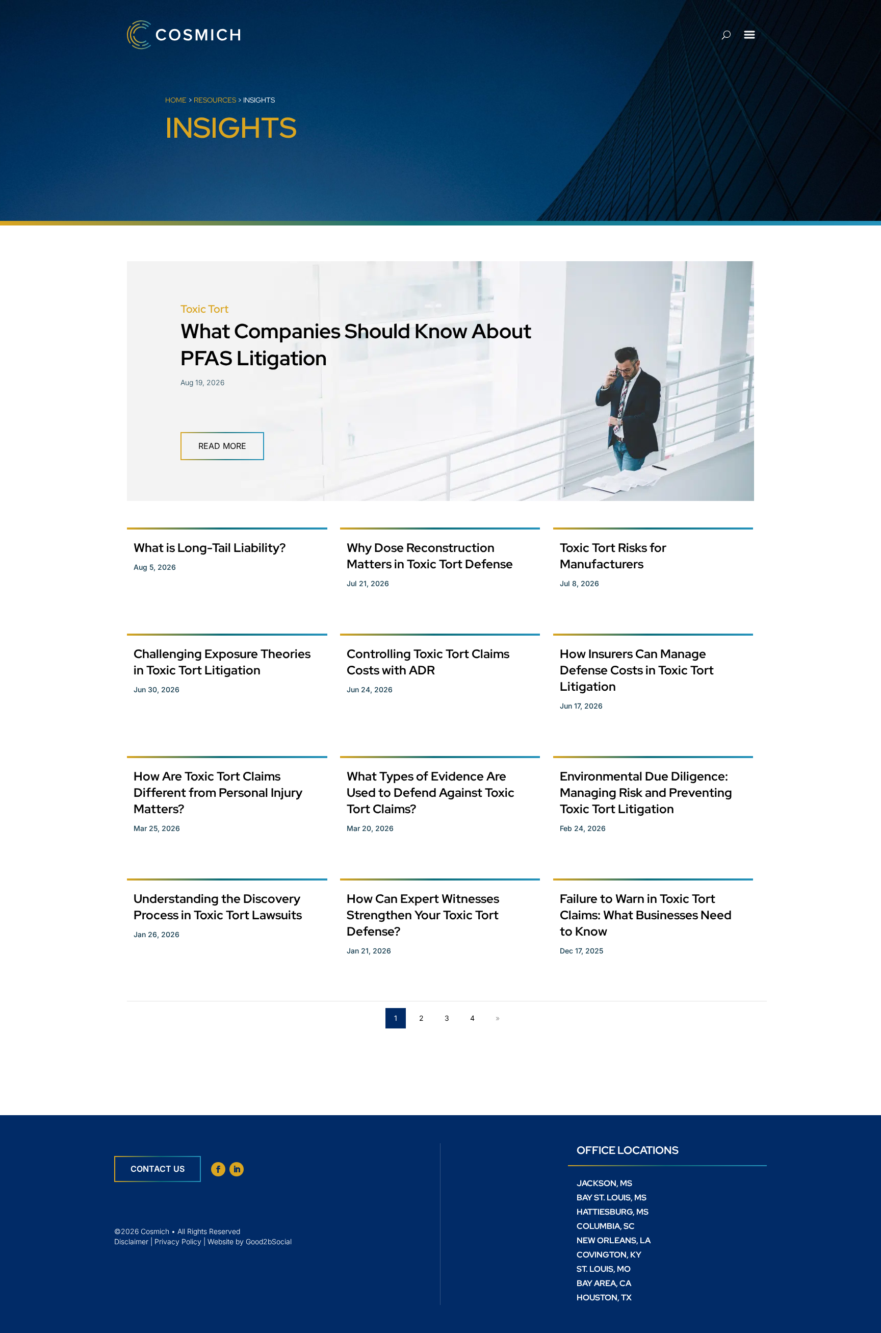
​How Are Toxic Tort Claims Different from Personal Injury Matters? (218, 792)
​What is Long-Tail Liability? (210, 548)
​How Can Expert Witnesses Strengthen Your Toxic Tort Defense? (423, 915)
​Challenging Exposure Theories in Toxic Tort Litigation (222, 662)
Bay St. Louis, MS (611, 1197)
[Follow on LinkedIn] (236, 1169)
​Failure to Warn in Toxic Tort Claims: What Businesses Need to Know (646, 915)
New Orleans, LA (614, 1240)
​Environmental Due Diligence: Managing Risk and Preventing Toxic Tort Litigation (646, 792)
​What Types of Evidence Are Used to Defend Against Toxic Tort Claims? (430, 792)
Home (176, 100)
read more (222, 446)
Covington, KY (609, 1254)
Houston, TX (604, 1297)
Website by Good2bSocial (250, 1241)
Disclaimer (131, 1241)
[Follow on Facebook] (218, 1169)
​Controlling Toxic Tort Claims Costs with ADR (428, 662)
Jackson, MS (604, 1183)
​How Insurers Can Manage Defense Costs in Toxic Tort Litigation (637, 670)
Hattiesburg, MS (613, 1211)
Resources (215, 100)
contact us (158, 1169)
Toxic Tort (204, 309)
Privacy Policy (177, 1241)
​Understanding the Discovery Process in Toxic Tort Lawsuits (218, 907)
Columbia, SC (606, 1226)
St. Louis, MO (604, 1269)
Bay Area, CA (604, 1283)
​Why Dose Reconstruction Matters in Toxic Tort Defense (430, 556)
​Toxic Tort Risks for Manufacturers (613, 556)
